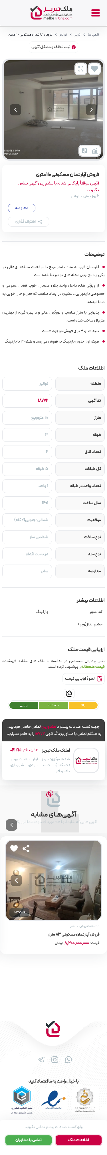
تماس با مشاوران (28, 1140)
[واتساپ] (67, 1059)
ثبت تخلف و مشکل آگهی (50, 47)
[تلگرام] (40, 1059)
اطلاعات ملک (78, 1140)
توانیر (63, 34)
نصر (72, 926)
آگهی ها (93, 34)
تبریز (77, 34)
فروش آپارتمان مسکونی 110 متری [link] (30, 34)
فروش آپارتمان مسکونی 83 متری (74, 935)
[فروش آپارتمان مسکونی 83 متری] (53, 880)
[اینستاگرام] (53, 1059)
